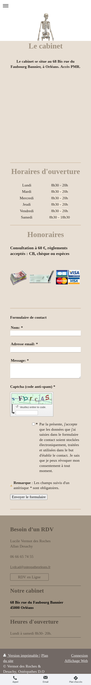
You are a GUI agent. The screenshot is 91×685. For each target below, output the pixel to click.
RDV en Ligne (29, 577)
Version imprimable (23, 655)
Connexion (79, 655)
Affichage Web (76, 661)
